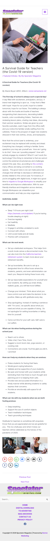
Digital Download (25, 508)
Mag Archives (25, 514)
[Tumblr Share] (39, 459)
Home (25, 505)
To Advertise (25, 511)
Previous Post (25, 477)
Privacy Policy (25, 520)
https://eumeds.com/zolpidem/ (20, 213)
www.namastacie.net (37, 91)
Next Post (25, 482)
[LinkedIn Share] (16, 465)
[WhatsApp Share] (16, 459)
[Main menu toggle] (45, 12)
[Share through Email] (28, 459)
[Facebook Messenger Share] (22, 459)
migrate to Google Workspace (21, 181)
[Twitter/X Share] (10, 465)
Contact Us (25, 517)
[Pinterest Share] (4, 459)
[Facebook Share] (4, 465)
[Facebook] (25, 524)
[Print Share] (34, 459)
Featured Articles (10, 76)
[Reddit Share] (10, 459)
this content (37, 164)
